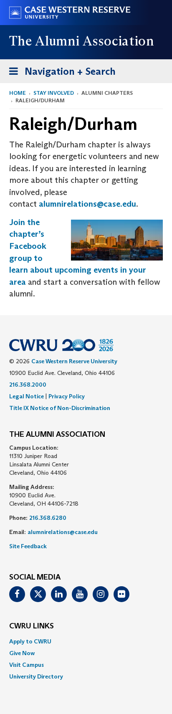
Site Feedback (28, 546)
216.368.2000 (27, 384)
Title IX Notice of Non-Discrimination (59, 408)
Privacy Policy (66, 396)
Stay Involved (53, 93)
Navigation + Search (60, 74)
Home (17, 93)
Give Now (22, 653)
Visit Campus (26, 664)
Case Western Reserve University (74, 361)
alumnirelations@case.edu (87, 204)
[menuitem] (86, 641)
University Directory (36, 676)
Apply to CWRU (30, 641)
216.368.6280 (47, 518)
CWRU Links (31, 626)
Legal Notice (26, 396)
